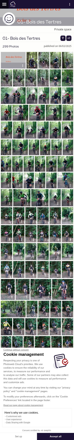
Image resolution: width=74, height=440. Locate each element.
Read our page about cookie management (23, 405)
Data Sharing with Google (18, 422)
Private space (62, 29)
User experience (14, 419)
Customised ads (13, 416)
